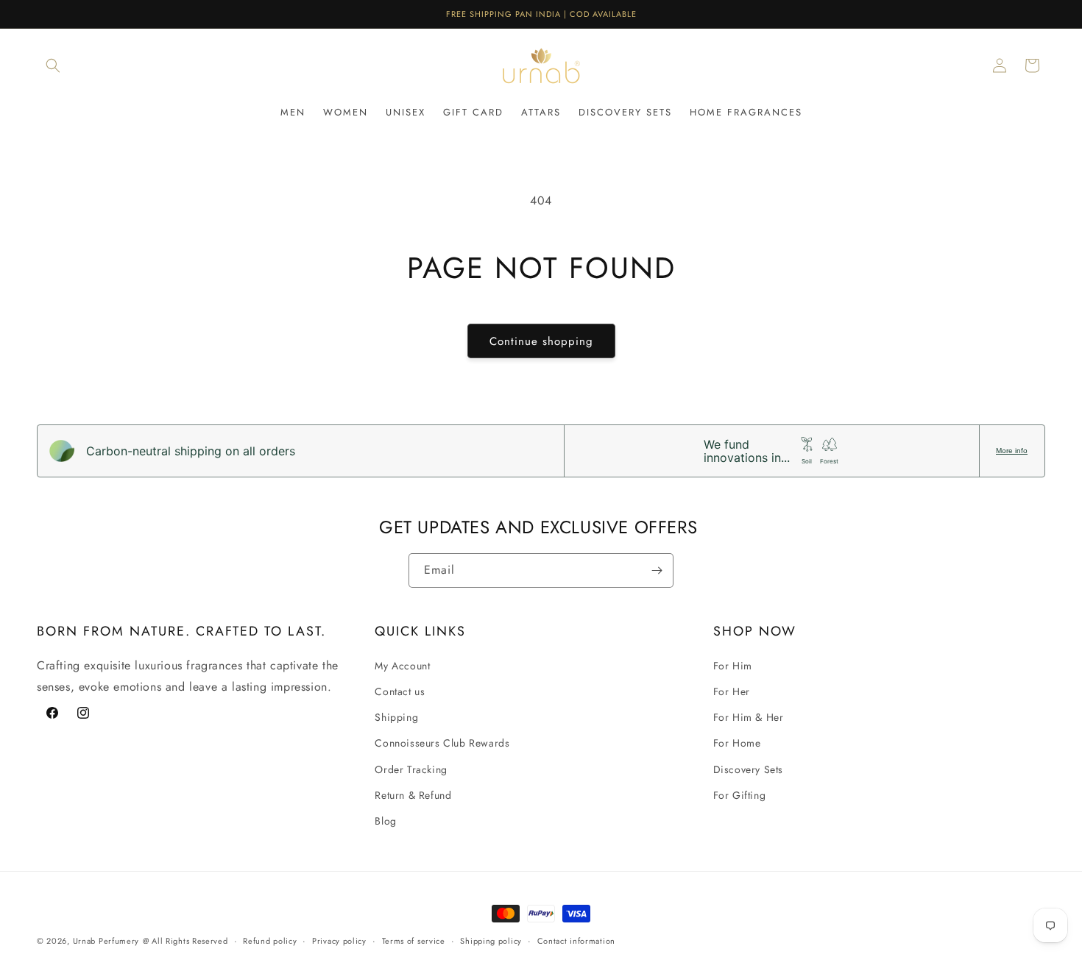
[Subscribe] (656, 570)
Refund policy (270, 941)
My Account (402, 665)
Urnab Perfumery (106, 941)
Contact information (576, 941)
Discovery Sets (748, 769)
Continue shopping (541, 341)
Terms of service (413, 941)
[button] (53, 65)
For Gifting (739, 795)
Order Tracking (411, 769)
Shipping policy (491, 941)
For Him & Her (748, 717)
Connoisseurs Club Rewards (442, 743)
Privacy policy (339, 941)
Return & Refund (413, 795)
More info (1012, 451)
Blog (385, 821)
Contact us (400, 691)
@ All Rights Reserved (185, 941)
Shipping (396, 717)
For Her (731, 691)
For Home (737, 743)
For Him (732, 665)
